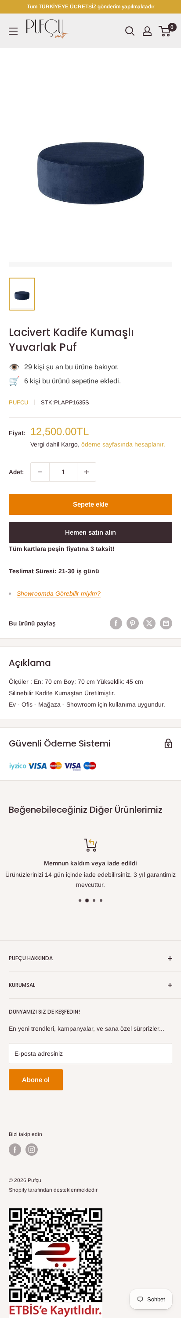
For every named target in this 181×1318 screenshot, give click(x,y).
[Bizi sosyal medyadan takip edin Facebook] (15, 1149)
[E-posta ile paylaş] (166, 623)
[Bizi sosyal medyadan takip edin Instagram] (31, 1149)
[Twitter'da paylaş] (149, 623)
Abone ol (36, 1079)
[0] (164, 31)
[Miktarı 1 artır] (86, 472)
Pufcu (18, 402)
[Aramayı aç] (130, 31)
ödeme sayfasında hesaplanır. (123, 444)
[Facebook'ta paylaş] (116, 623)
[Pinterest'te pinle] (133, 623)
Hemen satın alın (90, 532)
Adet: (16, 471)
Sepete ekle (90, 504)
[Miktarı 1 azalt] (40, 472)
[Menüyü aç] (13, 31)
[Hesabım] (147, 31)
